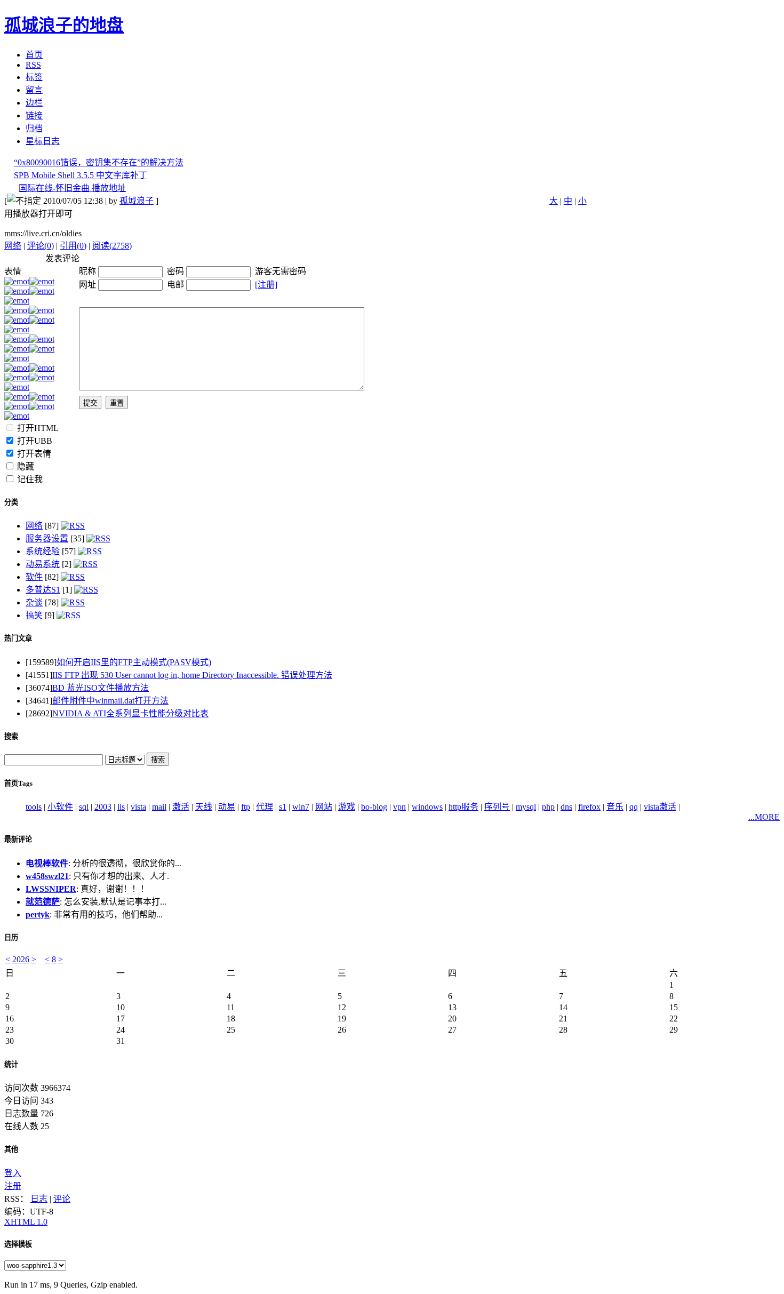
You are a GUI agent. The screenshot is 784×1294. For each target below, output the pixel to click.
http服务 (463, 806)
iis (121, 806)
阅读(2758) (112, 245)
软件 (34, 576)
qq (633, 806)
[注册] (266, 284)
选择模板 (18, 1244)
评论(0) (40, 245)
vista (138, 806)
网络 (12, 245)
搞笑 (34, 615)
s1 (282, 806)
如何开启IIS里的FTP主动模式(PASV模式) (134, 662)
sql (84, 806)
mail (159, 806)
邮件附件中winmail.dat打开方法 (110, 700)
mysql (526, 806)
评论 (61, 1198)
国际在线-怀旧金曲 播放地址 (72, 188)
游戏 (346, 806)
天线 (203, 806)
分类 (11, 502)
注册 (12, 1186)
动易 (226, 806)
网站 (323, 806)
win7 (300, 806)
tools (34, 806)
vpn (399, 806)
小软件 (60, 806)
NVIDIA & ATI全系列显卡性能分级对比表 (130, 713)
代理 (264, 806)
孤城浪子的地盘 (64, 25)
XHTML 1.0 (25, 1221)
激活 (180, 806)
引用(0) (73, 245)
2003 (102, 806)
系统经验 (43, 551)
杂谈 (34, 602)
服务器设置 (47, 538)
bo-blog (374, 806)
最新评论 (18, 839)
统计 (11, 1064)
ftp (245, 806)
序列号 (497, 806)
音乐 (614, 806)
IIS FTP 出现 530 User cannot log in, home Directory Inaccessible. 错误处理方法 (192, 675)
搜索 (11, 736)
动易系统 (43, 564)
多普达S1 (43, 589)
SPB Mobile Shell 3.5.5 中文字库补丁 (80, 175)
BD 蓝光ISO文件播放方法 (100, 687)
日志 (38, 1198)
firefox (589, 806)
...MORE (764, 816)
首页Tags (18, 783)
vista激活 (660, 806)
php (548, 806)
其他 (11, 1149)
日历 (11, 937)
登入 (12, 1173)
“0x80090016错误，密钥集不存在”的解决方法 (98, 162)
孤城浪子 (136, 200)
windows (427, 806)
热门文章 (18, 638)
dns (566, 806)
